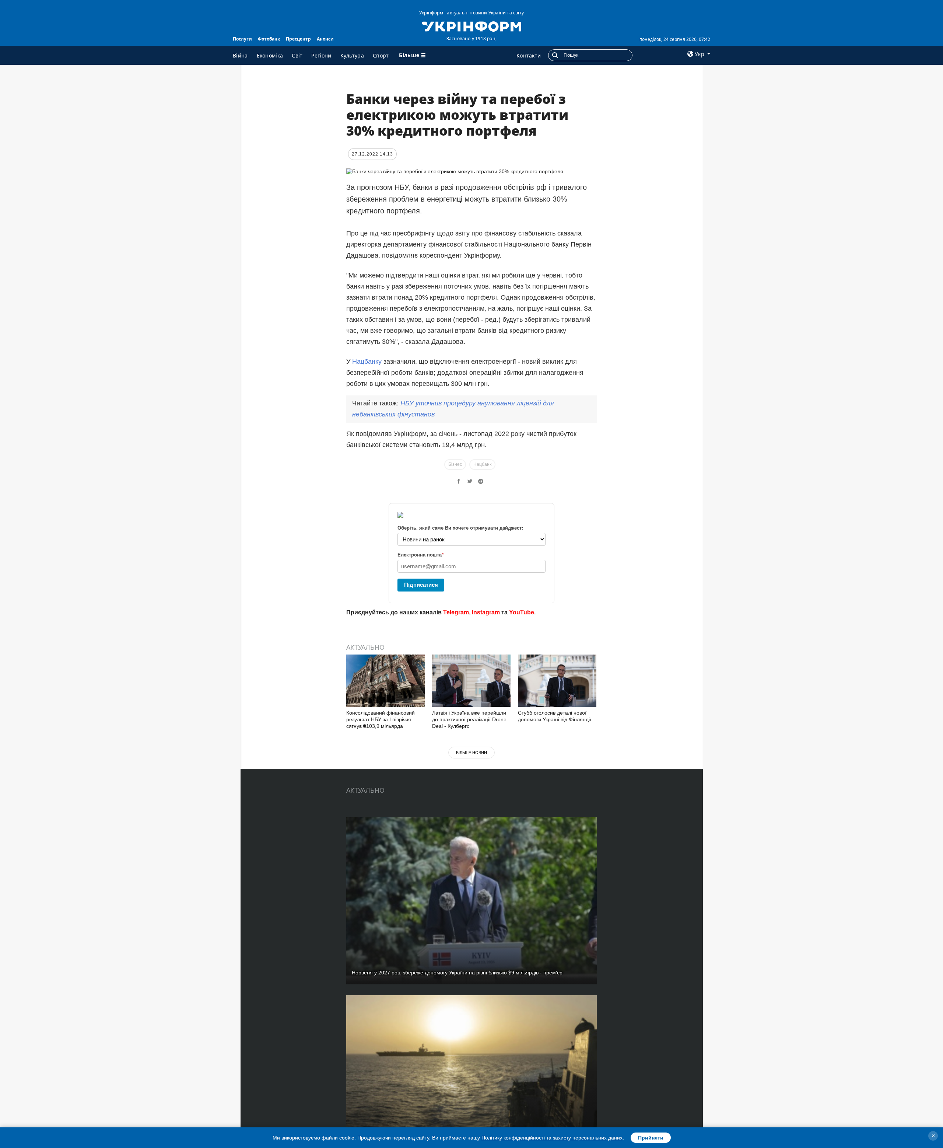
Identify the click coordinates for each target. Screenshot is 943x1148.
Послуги (242, 39)
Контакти (528, 55)
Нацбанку (367, 361)
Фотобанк (269, 39)
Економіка (270, 55)
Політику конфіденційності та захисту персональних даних (552, 1138)
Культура (352, 55)
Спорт (381, 55)
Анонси (325, 39)
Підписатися (421, 585)
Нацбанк (482, 464)
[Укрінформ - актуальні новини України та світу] (471, 26)
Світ (297, 55)
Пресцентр (298, 39)
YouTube (521, 612)
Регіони (321, 55)
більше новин (471, 752)
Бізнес (455, 464)
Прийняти (650, 1138)
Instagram (486, 612)
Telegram (456, 612)
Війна (240, 55)
